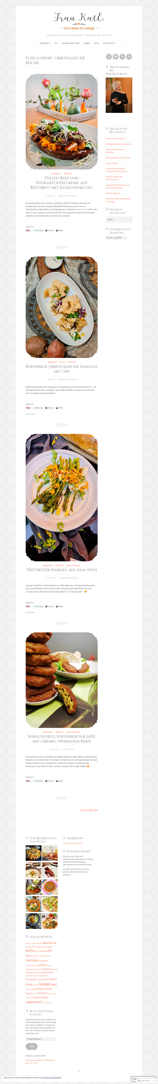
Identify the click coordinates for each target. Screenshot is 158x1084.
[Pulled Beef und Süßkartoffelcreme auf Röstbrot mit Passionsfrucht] (62, 121)
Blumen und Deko (71, 43)
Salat (54, 984)
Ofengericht (31, 979)
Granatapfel (43, 961)
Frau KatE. (108, 43)
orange (40, 979)
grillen (42, 965)
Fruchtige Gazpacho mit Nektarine (118, 144)
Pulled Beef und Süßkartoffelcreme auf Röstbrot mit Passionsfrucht (62, 182)
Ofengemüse (43, 976)
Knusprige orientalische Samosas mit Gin (62, 369)
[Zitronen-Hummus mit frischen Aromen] (33, 921)
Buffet (30, 950)
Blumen (50, 947)
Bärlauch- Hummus (113, 193)
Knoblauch (46, 969)
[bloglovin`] (129, 57)
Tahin (28, 998)
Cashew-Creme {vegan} (115, 139)
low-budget (33, 976)
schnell (32, 989)
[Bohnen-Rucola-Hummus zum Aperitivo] (50, 904)
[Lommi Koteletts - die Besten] (50, 853)
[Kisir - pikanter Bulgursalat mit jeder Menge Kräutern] (50, 887)
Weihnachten (47, 1002)
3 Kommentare (68, 749)
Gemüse (32, 960)
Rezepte (44, 43)
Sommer (42, 993)
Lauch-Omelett (111, 163)
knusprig (54, 969)
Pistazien (35, 985)
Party (29, 984)
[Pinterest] (122, 57)
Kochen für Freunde (34, 972)
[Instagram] (109, 57)
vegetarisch (34, 1002)
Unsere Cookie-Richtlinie (52, 1077)
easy (28, 955)
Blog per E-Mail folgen (41, 1012)
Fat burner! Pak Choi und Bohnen (118, 158)
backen (40, 943)
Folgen (31, 1046)
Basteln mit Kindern (33, 947)
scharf (28, 989)
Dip (45, 951)
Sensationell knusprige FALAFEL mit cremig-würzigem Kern (62, 739)
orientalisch (50, 979)
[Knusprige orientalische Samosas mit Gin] (62, 307)
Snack (35, 993)
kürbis (28, 976)
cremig (41, 951)
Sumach (50, 993)
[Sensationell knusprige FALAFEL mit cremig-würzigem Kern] (62, 680)
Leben (87, 43)
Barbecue (50, 943)
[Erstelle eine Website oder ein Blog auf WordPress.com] (79, 1071)
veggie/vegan (73, 565)
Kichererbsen (36, 969)
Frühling (34, 956)
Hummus (29, 969)
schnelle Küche (43, 988)
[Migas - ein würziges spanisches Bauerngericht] (33, 904)
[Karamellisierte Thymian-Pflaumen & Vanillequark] (50, 870)
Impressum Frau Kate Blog (73, 843)
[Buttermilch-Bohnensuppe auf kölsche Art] (33, 870)
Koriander (48, 972)
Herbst (49, 965)
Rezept (44, 984)
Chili (36, 951)
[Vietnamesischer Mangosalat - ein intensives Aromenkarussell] (50, 921)
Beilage (44, 947)
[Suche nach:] (119, 220)
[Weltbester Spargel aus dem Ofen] (62, 497)
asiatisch (33, 943)
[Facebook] (116, 57)
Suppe (55, 993)
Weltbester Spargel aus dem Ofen (62, 570)
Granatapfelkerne (32, 965)
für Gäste (40, 956)
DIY (56, 43)
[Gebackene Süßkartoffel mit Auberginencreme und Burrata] (33, 887)
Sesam (29, 993)
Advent (28, 943)
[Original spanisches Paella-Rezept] (33, 853)
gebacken (47, 956)
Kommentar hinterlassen (67, 196)
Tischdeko (35, 997)
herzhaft (56, 173)
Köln (96, 43)
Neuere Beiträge (89, 810)
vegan (44, 997)
